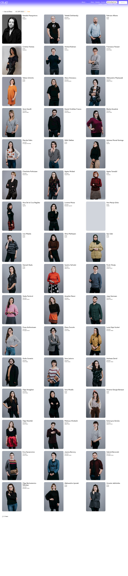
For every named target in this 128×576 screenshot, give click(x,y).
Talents (88, 2)
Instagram (105, 4)
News (92, 2)
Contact (103, 2)
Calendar (97, 2)
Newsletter (110, 4)
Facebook (101, 4)
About (83, 2)
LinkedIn (115, 4)
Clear (28, 11)
